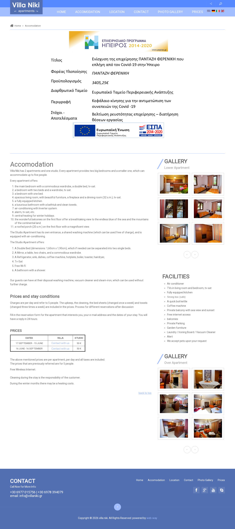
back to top (145, 392)
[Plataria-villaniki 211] (187, 403)
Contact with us (60, 343)
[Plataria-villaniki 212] (187, 428)
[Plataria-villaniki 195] (187, 379)
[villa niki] (26, 7)
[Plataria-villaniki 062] (187, 184)
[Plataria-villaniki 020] (187, 208)
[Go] (220, 3)
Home (18, 25)
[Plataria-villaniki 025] (187, 233)
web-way (152, 518)
